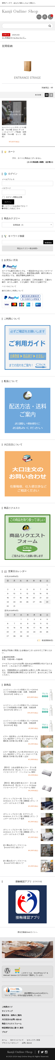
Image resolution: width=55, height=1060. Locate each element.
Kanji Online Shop (20, 11)
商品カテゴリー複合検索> (27, 248)
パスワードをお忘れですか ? (15, 206)
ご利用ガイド (7, 1007)
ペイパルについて (9, 286)
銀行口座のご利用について (12, 291)
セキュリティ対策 (33, 1040)
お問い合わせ (27, 1043)
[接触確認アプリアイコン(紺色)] (27, 922)
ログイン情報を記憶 (13, 197)
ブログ (4, 1032)
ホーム (4, 1040)
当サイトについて (17, 1040)
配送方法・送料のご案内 (12, 1015)
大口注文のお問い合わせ (12, 1019)
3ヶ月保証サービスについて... (14, 38)
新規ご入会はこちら (12, 208)
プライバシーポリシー (10, 1043)
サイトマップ (7, 1011)
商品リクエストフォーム (12, 1024)
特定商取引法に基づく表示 (12, 1028)
